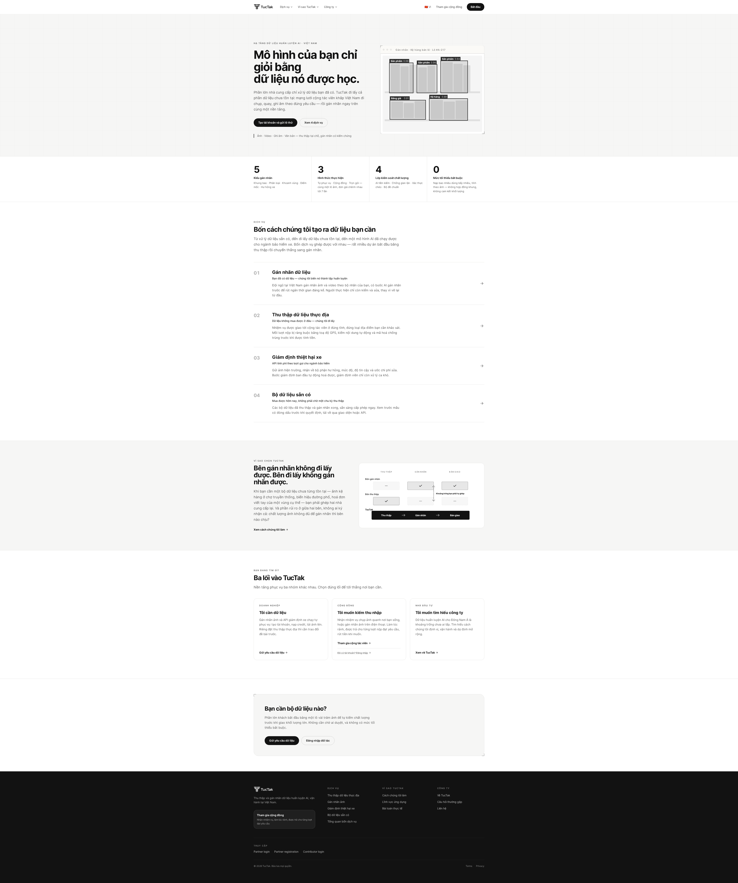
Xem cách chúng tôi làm (269, 529)
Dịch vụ (284, 6)
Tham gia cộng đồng (449, 6)
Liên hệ (441, 808)
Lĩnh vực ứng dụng (394, 801)
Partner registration (286, 851)
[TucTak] (263, 7)
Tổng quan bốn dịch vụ (342, 821)
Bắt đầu (475, 6)
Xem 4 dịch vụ (313, 122)
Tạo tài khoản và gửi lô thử (275, 122)
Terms (469, 866)
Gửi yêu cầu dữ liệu (281, 740)
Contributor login (313, 851)
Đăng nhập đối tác (318, 740)
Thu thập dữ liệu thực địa (343, 795)
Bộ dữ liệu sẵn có (338, 815)
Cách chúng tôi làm (394, 795)
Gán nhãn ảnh (336, 801)
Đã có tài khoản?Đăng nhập (352, 652)
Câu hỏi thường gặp (449, 801)
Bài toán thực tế (392, 808)
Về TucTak (443, 795)
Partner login (262, 851)
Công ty (329, 6)
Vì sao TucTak (307, 6)
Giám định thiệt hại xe (341, 808)
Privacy (480, 866)
